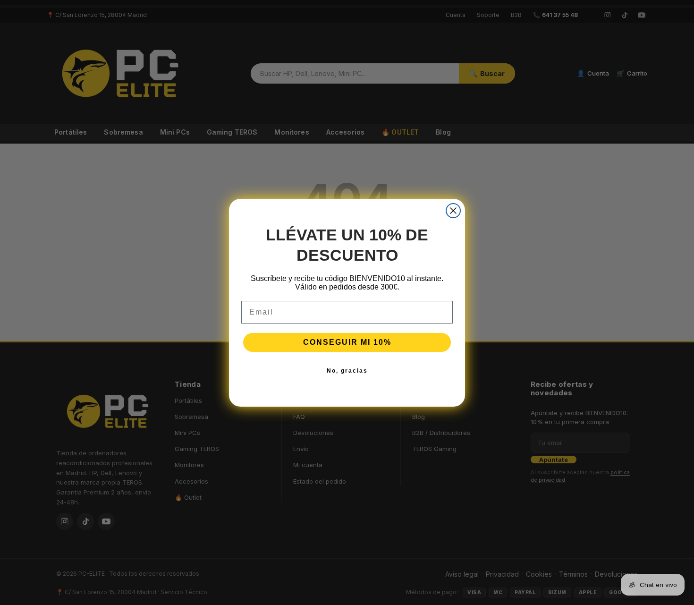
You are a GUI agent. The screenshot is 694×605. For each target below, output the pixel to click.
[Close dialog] (453, 211)
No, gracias (347, 370)
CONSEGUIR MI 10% (347, 342)
